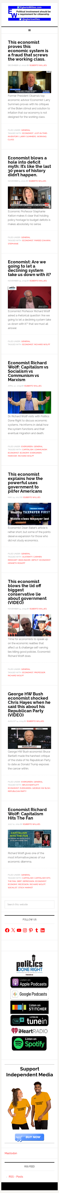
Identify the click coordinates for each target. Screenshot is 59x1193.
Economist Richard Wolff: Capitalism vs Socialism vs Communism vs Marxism (28, 371)
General (25, 130)
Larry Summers (28, 136)
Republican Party (17, 791)
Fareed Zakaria (42, 240)
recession (23, 884)
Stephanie (13, 244)
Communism (40, 449)
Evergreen (27, 446)
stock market (25, 887)
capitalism (27, 449)
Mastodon (11, 1153)
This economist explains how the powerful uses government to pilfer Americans (25, 483)
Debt (19, 881)
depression (28, 881)
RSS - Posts (16, 1176)
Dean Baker (24, 560)
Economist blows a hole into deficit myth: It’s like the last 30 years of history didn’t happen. (29, 166)
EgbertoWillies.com (29, 13)
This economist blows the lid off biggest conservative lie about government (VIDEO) (27, 592)
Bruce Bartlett (30, 785)
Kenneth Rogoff (16, 563)
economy (24, 453)
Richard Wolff (42, 344)
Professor (39, 672)
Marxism (12, 456)
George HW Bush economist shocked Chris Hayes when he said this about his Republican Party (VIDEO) (29, 704)
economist (27, 133)
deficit (34, 560)
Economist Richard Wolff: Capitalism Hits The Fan (27, 813)
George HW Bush (41, 788)
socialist (12, 887)
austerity (27, 557)
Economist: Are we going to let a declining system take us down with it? (29, 268)
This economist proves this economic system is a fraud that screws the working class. (28, 51)
